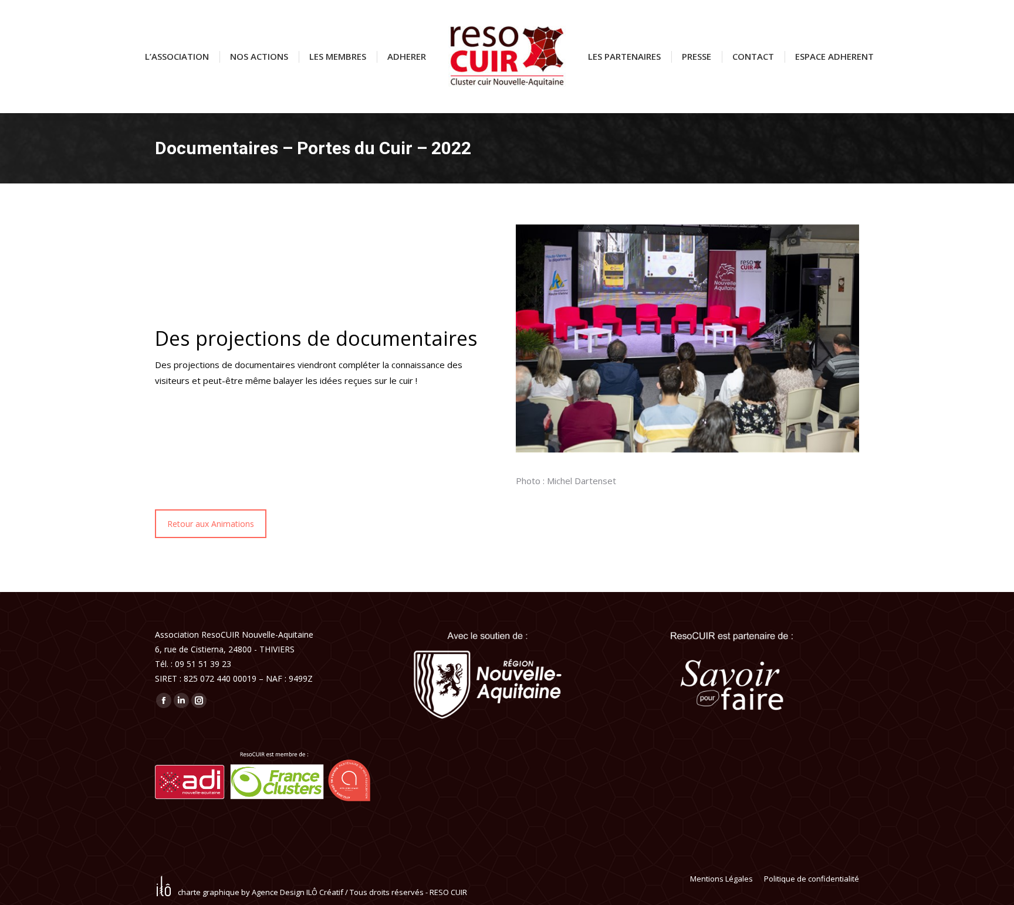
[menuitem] (177, 57)
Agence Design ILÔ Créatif (297, 892)
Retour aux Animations (210, 523)
